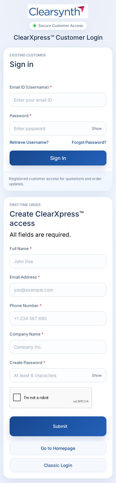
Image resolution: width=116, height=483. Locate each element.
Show (97, 128)
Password (19, 115)
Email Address (23, 276)
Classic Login (58, 465)
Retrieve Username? (29, 142)
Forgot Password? (89, 142)
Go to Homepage (58, 448)
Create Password (26, 362)
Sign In (58, 158)
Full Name (19, 248)
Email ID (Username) (29, 87)
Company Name (25, 334)
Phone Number (24, 305)
